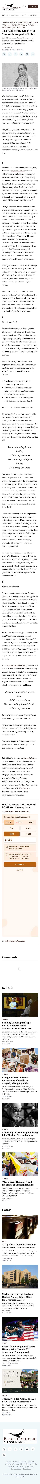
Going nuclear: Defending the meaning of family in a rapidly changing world (15, 1080)
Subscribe (14, 15)
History (13, 22)
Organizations (16, 1469)
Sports (4, 1343)
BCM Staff (6, 1311)
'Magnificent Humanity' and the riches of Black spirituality (18, 1183)
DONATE (33, 6)
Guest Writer (7, 47)
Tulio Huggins (7, 1146)
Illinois (20, 24)
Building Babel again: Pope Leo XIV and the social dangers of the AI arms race (16, 1025)
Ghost (17, 1476)
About (24, 15)
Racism (24, 25)
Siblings (11, 1466)
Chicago (13, 24)
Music (4, 1241)
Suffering (15, 25)
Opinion (5, 22)
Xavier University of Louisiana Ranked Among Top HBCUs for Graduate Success (18, 1296)
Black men (29, 24)
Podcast (30, 1466)
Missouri (32, 25)
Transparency (21, 1466)
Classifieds (27, 1469)
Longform (21, 27)
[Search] (26, 6)
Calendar (27, 1464)
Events (4, 1395)
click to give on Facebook (15, 941)
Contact (31, 1461)
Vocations (6, 25)
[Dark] (23, 6)
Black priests (23, 22)
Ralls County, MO (8, 27)
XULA (4, 1291)
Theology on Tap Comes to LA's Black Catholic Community (19, 1400)
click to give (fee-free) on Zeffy (17, 812)
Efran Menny (7, 1096)
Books (35, 1464)
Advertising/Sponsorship (14, 1464)
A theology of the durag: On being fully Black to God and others (20, 1133)
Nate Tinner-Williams (10, 1363)
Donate (5, 15)
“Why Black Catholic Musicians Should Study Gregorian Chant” (19, 1246)
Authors (33, 15)
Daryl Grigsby (7, 1198)
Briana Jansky (7, 1042)
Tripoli (23, 1476)
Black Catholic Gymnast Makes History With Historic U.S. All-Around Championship (18, 1349)
